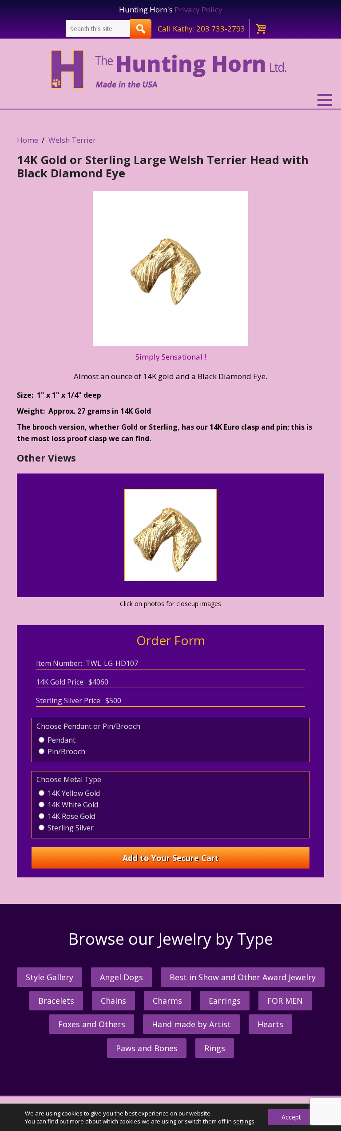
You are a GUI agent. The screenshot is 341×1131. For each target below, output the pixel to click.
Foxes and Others (91, 1024)
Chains (113, 1000)
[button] (170, 100)
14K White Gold (72, 805)
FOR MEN (285, 1000)
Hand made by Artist (191, 1024)
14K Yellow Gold (73, 793)
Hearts (270, 1024)
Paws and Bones (147, 1048)
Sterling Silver (70, 828)
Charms (167, 1000)
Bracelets (56, 1000)
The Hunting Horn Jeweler (170, 69)
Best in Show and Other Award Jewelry (243, 977)
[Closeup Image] (170, 578)
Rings (214, 1048)
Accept (291, 1117)
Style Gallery (49, 977)
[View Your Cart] (260, 28)
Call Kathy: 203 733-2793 (201, 28)
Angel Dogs (121, 977)
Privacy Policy (198, 9)
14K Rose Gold (70, 816)
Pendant (60, 740)
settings (243, 1121)
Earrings (225, 1000)
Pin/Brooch (65, 751)
